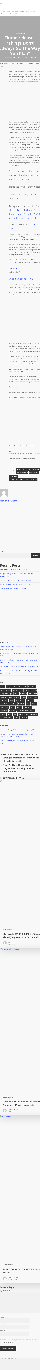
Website (2, 1331)
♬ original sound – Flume (22, 278)
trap (26, 714)
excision (27, 690)
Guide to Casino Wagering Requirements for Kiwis (15, 580)
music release (33, 473)
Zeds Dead (23, 717)
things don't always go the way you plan (23, 479)
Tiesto (9, 714)
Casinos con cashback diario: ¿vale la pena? (13, 589)
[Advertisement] (20, 321)
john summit (33, 694)
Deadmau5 (22, 687)
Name (2, 1317)
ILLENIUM (23, 694)
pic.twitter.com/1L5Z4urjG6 (22, 217)
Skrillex (12, 707)
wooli (16, 717)
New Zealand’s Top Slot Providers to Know (13, 569)
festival (34, 690)
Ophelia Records (6, 704)
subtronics (4, 711)
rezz (28, 704)
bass (15, 687)
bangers (9, 687)
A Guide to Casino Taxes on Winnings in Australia (15, 584)
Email (2, 1324)
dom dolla (31, 687)
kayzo (10, 697)
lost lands (4, 700)
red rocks (21, 704)
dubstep (15, 690)
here (32, 132)
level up (16, 697)
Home (2, 63)
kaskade (3, 697)
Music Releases (20, 33)
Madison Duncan (10, 57)
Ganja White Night (6, 694)
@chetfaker (14, 210)
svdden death (23, 711)
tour (15, 714)
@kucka (29, 210)
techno (3, 714)
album (19, 469)
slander (19, 707)
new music (30, 700)
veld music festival (7, 717)
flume (29, 469)
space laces (27, 707)
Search (2, 552)
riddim (34, 704)
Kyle (9, 942)
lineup (23, 697)
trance (21, 714)
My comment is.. (5, 1291)
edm (24, 469)
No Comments (32, 57)
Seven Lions (4, 707)
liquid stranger (32, 697)
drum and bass (6, 690)
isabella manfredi (22, 473)
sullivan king (13, 711)
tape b (32, 711)
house (16, 694)
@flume (13, 268)
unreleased (33, 714)
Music (11, 700)
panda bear (13, 476)
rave (14, 704)
